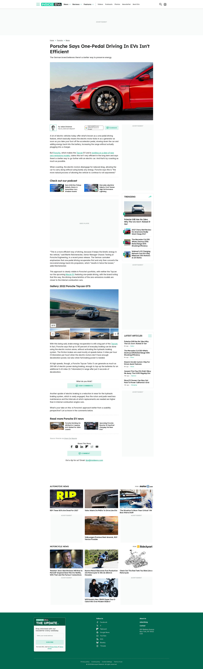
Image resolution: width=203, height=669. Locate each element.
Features (87, 4)
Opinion (133, 376)
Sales (132, 346)
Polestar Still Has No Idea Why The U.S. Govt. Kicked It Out (136, 342)
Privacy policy (85, 662)
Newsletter (126, 4)
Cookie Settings (107, 662)
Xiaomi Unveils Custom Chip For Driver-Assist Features (137, 363)
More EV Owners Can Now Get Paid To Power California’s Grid (136, 381)
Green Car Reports (70, 438)
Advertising (144, 622)
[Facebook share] (71, 446)
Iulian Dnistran (66, 127)
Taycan (79, 153)
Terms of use (118, 662)
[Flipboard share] (87, 446)
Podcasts (108, 4)
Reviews (76, 4)
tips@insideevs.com (94, 460)
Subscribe (49, 642)
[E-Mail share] (97, 446)
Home (52, 40)
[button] (53, 334)
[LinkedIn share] (81, 446)
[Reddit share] (92, 446)
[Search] (160, 4)
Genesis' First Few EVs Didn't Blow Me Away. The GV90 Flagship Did (137, 372)
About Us (143, 618)
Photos (117, 4)
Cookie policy (95, 662)
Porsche (60, 40)
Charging (134, 385)
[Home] (51, 4)
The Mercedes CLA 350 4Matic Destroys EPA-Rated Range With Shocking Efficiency (137, 353)
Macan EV (70, 274)
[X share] (76, 446)
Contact (142, 626)
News (66, 4)
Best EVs (136, 4)
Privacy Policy (54, 647)
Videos (100, 4)
